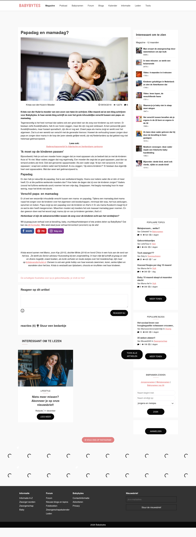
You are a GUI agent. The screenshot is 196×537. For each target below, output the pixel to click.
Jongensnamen (148, 382)
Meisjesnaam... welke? (148, 228)
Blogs (101, 5)
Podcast (63, 5)
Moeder (90, 11)
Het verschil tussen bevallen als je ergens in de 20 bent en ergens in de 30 (159, 120)
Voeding (150, 11)
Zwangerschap (165, 11)
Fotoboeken (51, 505)
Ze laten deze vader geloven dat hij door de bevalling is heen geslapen (159, 135)
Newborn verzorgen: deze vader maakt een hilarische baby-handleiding (157, 149)
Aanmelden (155, 431)
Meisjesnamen (163, 382)
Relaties (127, 11)
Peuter (116, 11)
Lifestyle (78, 11)
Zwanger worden (27, 501)
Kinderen (50, 11)
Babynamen (77, 5)
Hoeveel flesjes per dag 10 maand (154, 265)
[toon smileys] (22, 311)
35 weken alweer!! (146, 337)
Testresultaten (154, 256)
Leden (138, 5)
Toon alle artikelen (132, 354)
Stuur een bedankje (53, 326)
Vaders (139, 11)
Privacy (76, 505)
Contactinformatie (81, 498)
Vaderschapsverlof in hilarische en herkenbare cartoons (74, 146)
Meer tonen (156, 298)
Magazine (50, 5)
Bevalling (37, 11)
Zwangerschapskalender (57, 509)
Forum (91, 5)
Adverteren (78, 501)
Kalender (112, 5)
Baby (27, 11)
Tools (148, 5)
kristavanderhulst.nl (36, 262)
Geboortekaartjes (146, 240)
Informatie (125, 5)
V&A (154, 243)
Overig (168, 328)
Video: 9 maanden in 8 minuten (157, 72)
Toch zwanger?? (145, 252)
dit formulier (34, 224)
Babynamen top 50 (155, 385)
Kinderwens (64, 11)
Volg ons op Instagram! (98, 440)
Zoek (155, 411)
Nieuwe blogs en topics (57, 501)
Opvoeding (103, 11)
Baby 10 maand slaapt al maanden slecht (154, 279)
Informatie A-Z (26, 498)
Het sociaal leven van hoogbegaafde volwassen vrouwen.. (155, 324)
